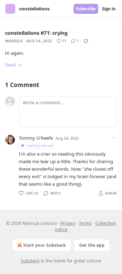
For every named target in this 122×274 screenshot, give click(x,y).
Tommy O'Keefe (36, 138)
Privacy (67, 223)
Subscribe (86, 9)
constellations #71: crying (36, 33)
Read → (13, 64)
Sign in (109, 9)
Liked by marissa (39, 145)
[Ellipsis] (114, 138)
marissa (14, 41)
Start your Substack (44, 245)
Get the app (91, 245)
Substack (30, 261)
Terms (85, 223)
